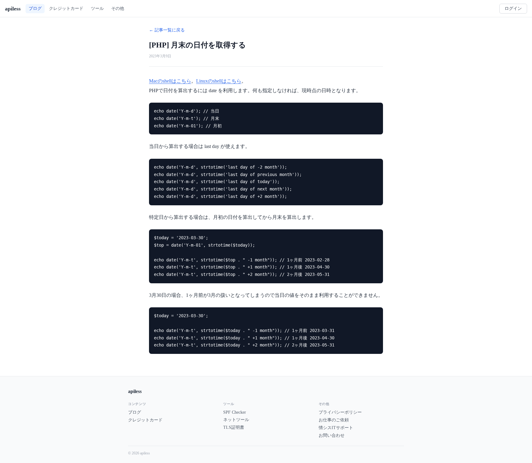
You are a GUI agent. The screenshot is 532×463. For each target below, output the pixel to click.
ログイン (513, 8)
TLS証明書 (233, 427)
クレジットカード (145, 420)
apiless (13, 9)
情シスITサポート (336, 427)
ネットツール (236, 419)
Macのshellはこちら (170, 81)
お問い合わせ (332, 435)
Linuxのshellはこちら (218, 81)
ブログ (134, 412)
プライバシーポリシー (340, 412)
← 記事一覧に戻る (167, 30)
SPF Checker (234, 412)
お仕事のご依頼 (334, 420)
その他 (117, 8)
